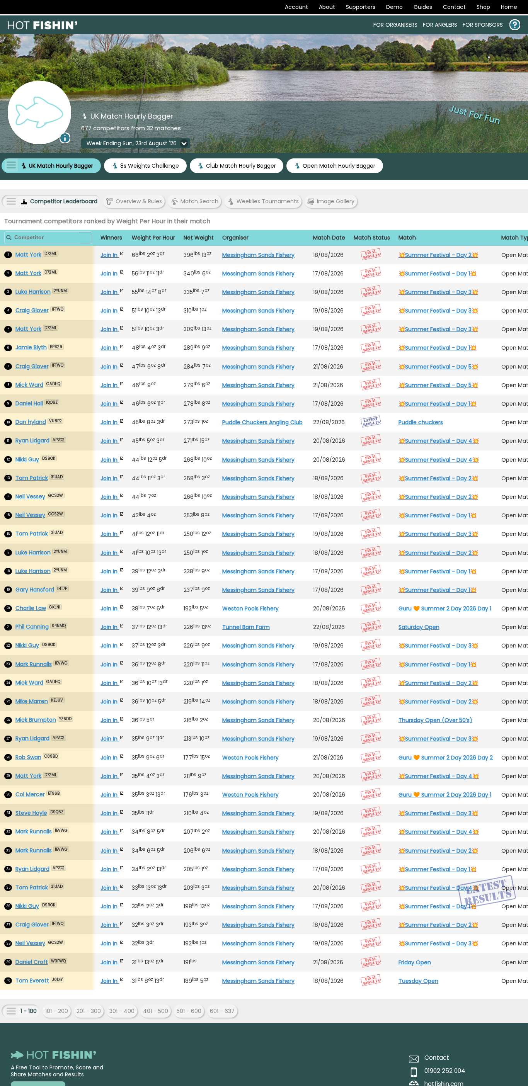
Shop (483, 7)
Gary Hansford (34, 589)
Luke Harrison (33, 292)
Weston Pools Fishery (250, 608)
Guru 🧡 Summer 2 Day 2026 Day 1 (445, 608)
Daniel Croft (31, 962)
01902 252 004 (444, 1071)
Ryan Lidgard (32, 440)
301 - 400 (122, 1011)
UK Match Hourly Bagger (61, 166)
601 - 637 (222, 1011)
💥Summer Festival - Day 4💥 (439, 441)
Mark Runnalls (33, 664)
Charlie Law (30, 608)
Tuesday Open (418, 981)
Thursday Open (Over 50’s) (435, 720)
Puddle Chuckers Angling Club (262, 422)
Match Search (199, 201)
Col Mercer (30, 794)
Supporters (360, 7)
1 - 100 (28, 1011)
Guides (423, 7)
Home (509, 7)
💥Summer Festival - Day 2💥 (438, 255)
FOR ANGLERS (440, 25)
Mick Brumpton (35, 720)
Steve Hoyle (31, 813)
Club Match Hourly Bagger (241, 166)
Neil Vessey (30, 496)
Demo (394, 7)
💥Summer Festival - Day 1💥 (438, 273)
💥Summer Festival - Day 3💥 (438, 292)
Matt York (28, 254)
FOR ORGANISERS (395, 25)
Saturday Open (419, 627)
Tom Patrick (31, 478)
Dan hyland (30, 422)
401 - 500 (155, 1011)
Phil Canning (32, 627)
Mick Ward (29, 385)
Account (296, 7)
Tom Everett (32, 980)
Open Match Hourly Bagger (339, 166)
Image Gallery (335, 201)
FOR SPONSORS (483, 25)
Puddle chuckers (421, 422)
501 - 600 (189, 1011)
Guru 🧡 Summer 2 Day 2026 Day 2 (446, 757)
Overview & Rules (139, 201)
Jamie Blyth (31, 347)
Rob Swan (28, 757)
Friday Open (415, 962)
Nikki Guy (27, 459)
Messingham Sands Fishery (258, 255)
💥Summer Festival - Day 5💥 (438, 366)
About (327, 7)
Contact (454, 7)
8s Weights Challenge (149, 166)
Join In (109, 255)
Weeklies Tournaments (268, 201)
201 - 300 (89, 1011)
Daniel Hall (29, 403)
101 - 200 (56, 1011)
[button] (135, 143)
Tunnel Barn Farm (246, 627)
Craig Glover (32, 310)
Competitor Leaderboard (63, 201)
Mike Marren (31, 701)
